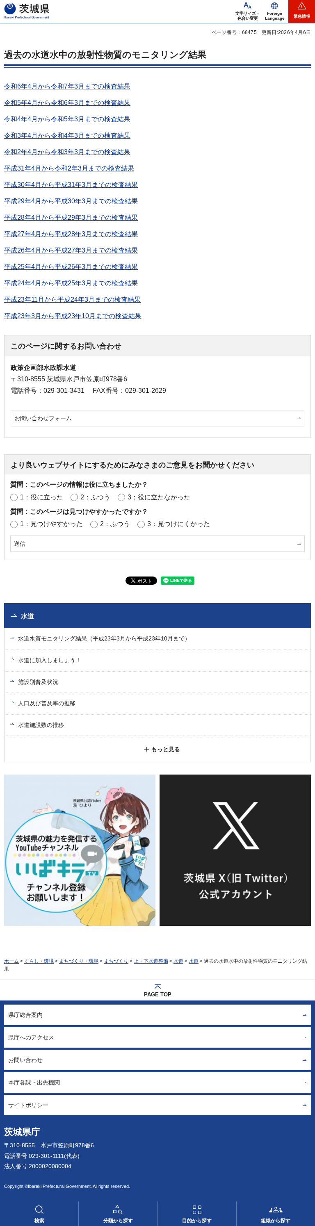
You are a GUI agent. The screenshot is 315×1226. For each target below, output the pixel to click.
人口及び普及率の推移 (46, 703)
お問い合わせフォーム (43, 418)
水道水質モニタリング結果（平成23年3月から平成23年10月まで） (104, 638)
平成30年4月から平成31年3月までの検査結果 (71, 184)
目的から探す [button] (197, 1221)
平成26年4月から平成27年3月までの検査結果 (71, 250)
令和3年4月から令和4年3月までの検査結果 (67, 135)
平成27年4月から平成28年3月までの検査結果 (71, 233)
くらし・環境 (39, 961)
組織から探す (275, 1221)
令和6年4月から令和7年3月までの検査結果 (67, 86)
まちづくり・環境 (78, 961)
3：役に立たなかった (159, 497)
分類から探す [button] (118, 1221)
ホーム (11, 961)
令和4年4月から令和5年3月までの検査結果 (67, 119)
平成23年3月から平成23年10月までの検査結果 (73, 315)
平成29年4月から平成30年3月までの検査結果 (71, 201)
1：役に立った (41, 497)
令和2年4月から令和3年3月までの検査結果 (67, 151)
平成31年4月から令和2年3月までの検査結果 (69, 168)
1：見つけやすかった (51, 523)
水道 (27, 616)
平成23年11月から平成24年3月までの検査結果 (72, 299)
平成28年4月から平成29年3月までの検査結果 (71, 217)
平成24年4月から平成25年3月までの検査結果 (71, 283)
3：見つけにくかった (178, 523)
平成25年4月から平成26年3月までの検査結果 (71, 266)
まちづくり (116, 961)
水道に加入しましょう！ (49, 660)
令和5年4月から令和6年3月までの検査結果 (67, 102)
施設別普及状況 (38, 682)
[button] (274, 11)
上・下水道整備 (151, 961)
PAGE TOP (157, 994)
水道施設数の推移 (41, 725)
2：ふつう (95, 497)
